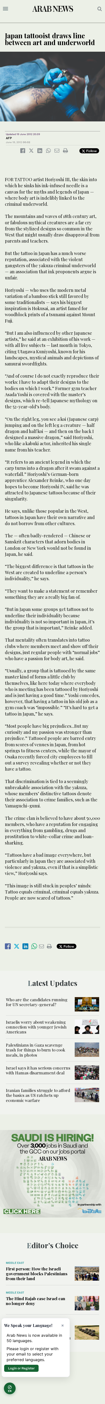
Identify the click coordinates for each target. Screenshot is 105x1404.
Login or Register (21, 1368)
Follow (91, 151)
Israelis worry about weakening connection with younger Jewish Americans (36, 1027)
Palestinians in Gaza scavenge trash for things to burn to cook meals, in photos (35, 1050)
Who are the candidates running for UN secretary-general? (36, 1002)
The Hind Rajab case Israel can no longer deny (35, 1301)
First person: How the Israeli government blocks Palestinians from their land (36, 1273)
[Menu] (5, 8)
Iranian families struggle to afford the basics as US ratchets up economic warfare (38, 1095)
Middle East (15, 1263)
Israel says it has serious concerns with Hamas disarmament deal (38, 1070)
